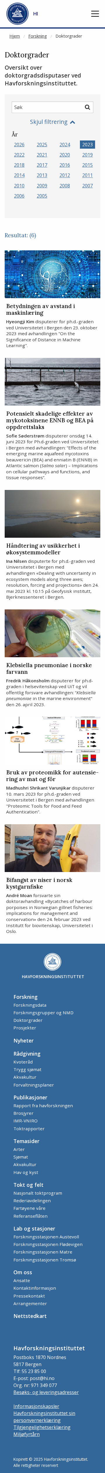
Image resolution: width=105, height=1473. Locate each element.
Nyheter (23, 1040)
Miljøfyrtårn (26, 1434)
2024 (65, 144)
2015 (87, 165)
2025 (42, 144)
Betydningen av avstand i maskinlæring (40, 309)
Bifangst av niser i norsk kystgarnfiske (39, 883)
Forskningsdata (29, 1005)
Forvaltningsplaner (33, 1085)
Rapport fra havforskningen (43, 1105)
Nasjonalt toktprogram (37, 1193)
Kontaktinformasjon (34, 1288)
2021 (42, 155)
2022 (19, 155)
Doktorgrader (68, 36)
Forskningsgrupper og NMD (43, 1012)
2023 (87, 144)
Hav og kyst (25, 1172)
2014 (19, 175)
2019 (87, 155)
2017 (42, 165)
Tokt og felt (28, 1184)
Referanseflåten (30, 1216)
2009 (42, 185)
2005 (42, 196)
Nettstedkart (30, 1315)
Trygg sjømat (27, 1069)
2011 (87, 175)
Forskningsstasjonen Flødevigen (48, 1244)
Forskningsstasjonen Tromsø (44, 1260)
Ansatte (21, 1280)
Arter (19, 1149)
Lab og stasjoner (34, 1228)
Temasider (26, 1141)
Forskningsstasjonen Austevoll (46, 1237)
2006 (19, 196)
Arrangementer (30, 1303)
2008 (65, 185)
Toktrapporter (29, 1128)
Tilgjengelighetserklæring (42, 1427)
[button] (95, 13)
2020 (65, 155)
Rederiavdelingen (32, 1200)
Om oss (22, 1272)
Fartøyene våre (29, 1208)
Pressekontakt (29, 1296)
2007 (87, 185)
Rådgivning (27, 1053)
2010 (19, 185)
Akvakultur (24, 1077)
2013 (42, 175)
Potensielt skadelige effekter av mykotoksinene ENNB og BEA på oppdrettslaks (50, 420)
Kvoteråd (23, 1062)
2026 (19, 144)
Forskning (37, 36)
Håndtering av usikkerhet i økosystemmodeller (43, 549)
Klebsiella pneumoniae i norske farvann (49, 668)
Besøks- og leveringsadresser (46, 1392)
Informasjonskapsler (36, 1406)
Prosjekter (24, 1028)
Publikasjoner (30, 1097)
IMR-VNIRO (25, 1121)
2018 (19, 165)
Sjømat (20, 1157)
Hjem (14, 36)
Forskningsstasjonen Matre (42, 1252)
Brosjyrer (23, 1113)
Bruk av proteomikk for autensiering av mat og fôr (52, 776)
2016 (65, 165)
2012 (65, 175)
